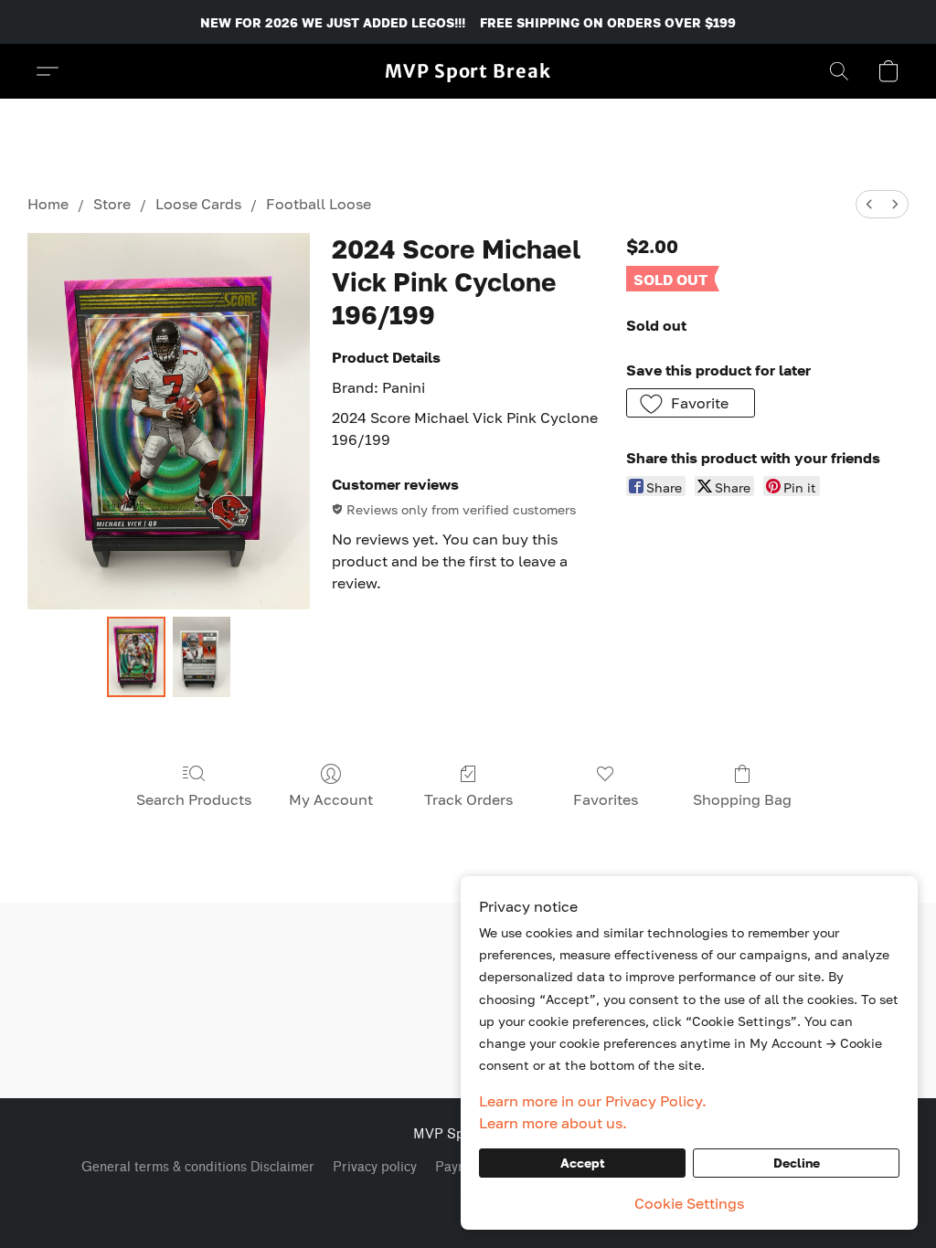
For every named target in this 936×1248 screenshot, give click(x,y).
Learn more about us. (553, 1123)
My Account (331, 799)
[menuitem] (869, 204)
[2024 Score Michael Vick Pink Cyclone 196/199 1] (201, 656)
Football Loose (318, 204)
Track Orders (468, 799)
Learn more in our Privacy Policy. (593, 1101)
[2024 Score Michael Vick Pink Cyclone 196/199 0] (136, 656)
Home (48, 204)
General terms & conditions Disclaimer (197, 1167)
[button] (468, 71)
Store (112, 204)
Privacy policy (375, 1167)
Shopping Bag (742, 799)
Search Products (193, 799)
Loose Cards (198, 204)
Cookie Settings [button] (689, 1203)
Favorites (605, 799)
